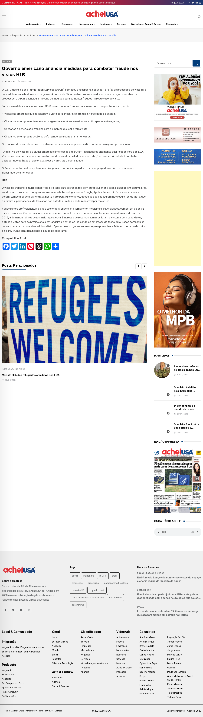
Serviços (121, 24)
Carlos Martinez (148, 650)
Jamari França (174, 641)
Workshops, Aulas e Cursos (146, 24)
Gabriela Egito (147, 689)
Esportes (56, 659)
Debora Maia (146, 667)
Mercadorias (86, 24)
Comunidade (144, 590)
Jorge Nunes (173, 650)
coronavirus (115, 597)
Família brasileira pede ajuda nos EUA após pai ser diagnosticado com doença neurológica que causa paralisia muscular (167, 598)
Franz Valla (145, 685)
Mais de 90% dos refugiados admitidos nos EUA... (32, 375)
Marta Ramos (174, 663)
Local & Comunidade (17, 632)
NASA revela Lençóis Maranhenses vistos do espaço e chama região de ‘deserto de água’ (70, 2)
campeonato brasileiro (116, 583)
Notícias (31, 35)
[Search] (199, 17)
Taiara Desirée (174, 693)
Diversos (120, 663)
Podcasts (9, 665)
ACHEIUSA (10, 81)
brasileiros (77, 583)
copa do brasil (97, 590)
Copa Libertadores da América (88, 597)
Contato (58, 711)
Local (140, 607)
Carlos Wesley (147, 654)
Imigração (17, 35)
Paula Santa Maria (176, 672)
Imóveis (50, 24)
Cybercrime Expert (149, 663)
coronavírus (78, 604)
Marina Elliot (173, 659)
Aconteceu (57, 677)
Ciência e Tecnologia (62, 663)
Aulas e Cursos (124, 667)
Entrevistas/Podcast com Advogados (21, 651)
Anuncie (85, 672)
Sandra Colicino (175, 688)
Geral (56, 632)
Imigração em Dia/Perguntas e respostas (23, 647)
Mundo (55, 650)
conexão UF (78, 590)
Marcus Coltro (174, 654)
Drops (143, 676)
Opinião (171, 667)
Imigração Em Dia (176, 637)
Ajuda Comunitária (11, 687)
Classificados (91, 632)
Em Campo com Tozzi (13, 683)
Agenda (56, 682)
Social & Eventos (60, 686)
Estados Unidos (155, 573)
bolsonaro (88, 575)
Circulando (145, 659)
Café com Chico (10, 696)
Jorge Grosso (174, 646)
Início (7, 711)
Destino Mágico (147, 672)
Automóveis (32, 24)
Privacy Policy (31, 711)
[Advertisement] (177, 218)
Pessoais (171, 24)
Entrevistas (8, 674)
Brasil (140, 573)
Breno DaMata (147, 646)
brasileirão (93, 583)
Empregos (67, 24)
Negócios (105, 24)
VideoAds (123, 632)
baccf (75, 575)
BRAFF (102, 575)
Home (5, 35)
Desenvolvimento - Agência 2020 (184, 710)
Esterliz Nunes (147, 680)
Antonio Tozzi (147, 641)
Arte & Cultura (62, 672)
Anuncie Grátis (17, 711)
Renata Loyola (174, 684)
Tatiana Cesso (174, 697)
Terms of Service (46, 711)
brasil (114, 575)
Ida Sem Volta (147, 693)
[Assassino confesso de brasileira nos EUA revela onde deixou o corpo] (162, 370)
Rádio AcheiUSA (10, 692)
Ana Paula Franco (148, 637)
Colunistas (147, 632)
